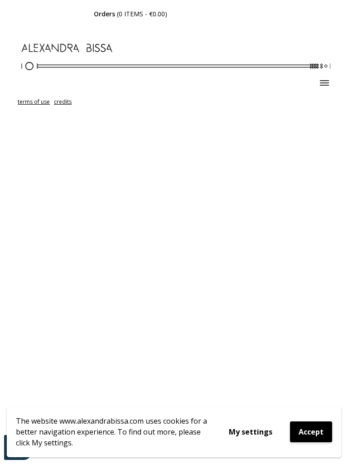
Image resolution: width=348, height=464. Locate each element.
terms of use (34, 102)
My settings (250, 432)
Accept (311, 432)
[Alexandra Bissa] (174, 58)
